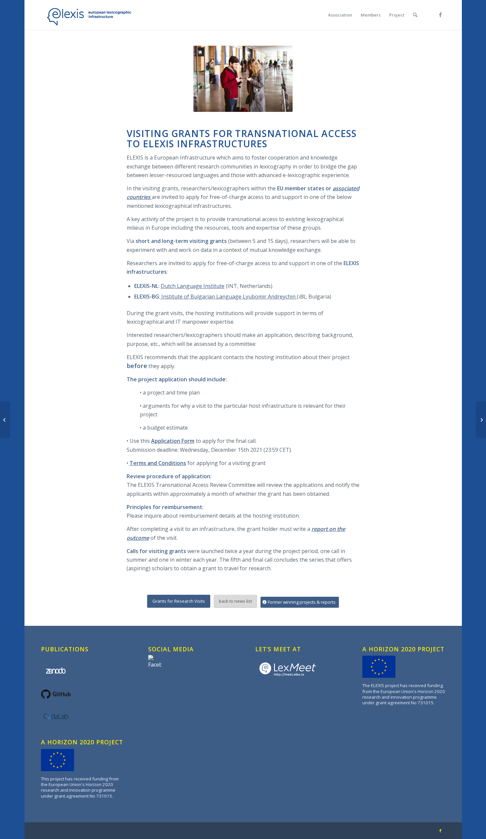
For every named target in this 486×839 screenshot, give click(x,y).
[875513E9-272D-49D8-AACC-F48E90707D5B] (87, 15)
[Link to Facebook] (440, 15)
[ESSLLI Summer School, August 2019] (481, 419)
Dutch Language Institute (192, 286)
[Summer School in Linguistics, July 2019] (5, 419)
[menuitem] (340, 15)
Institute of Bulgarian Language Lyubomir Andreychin (228, 296)
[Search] (415, 15)
